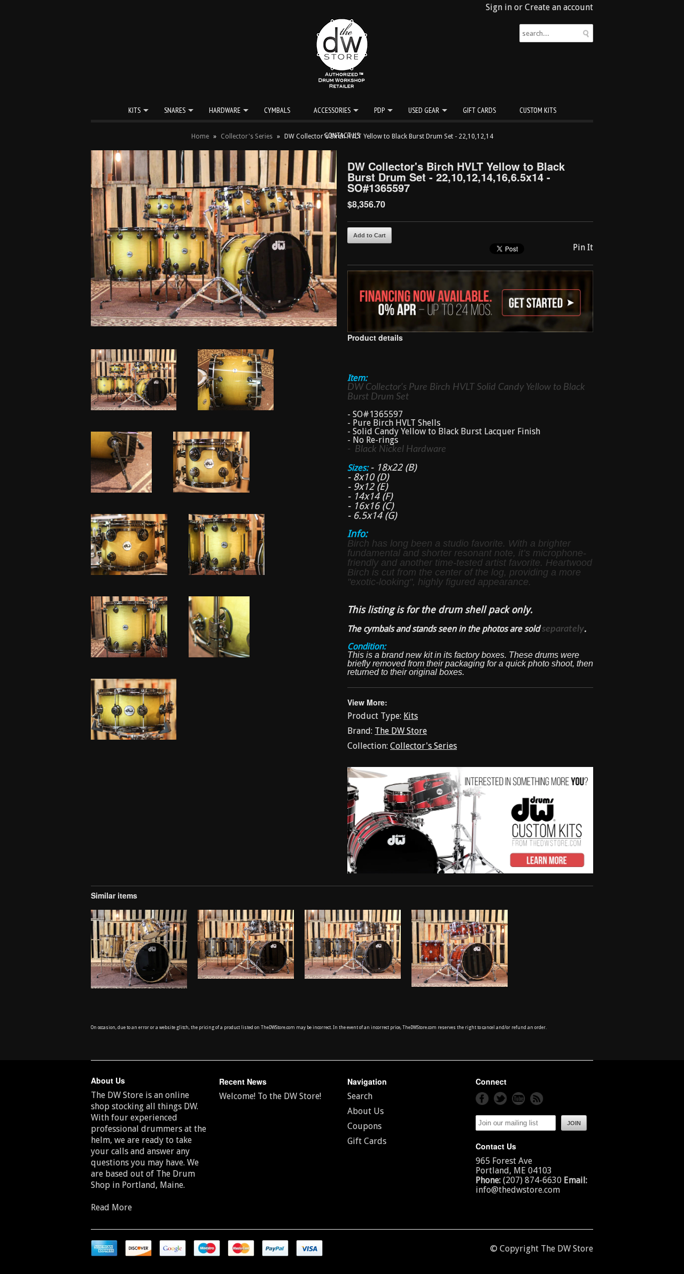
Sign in (499, 7)
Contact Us (342, 135)
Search (359, 1096)
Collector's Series (247, 136)
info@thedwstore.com (518, 1190)
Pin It (583, 247)
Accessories (332, 110)
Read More (111, 1207)
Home (200, 136)
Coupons (364, 1126)
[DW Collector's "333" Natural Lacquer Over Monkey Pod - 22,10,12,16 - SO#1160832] (139, 985)
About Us (365, 1111)
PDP (379, 110)
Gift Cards (479, 110)
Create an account (559, 7)
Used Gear (423, 110)
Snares (174, 110)
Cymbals (277, 110)
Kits (134, 110)
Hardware (224, 110)
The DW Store (401, 731)
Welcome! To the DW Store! (270, 1096)
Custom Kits (537, 110)
